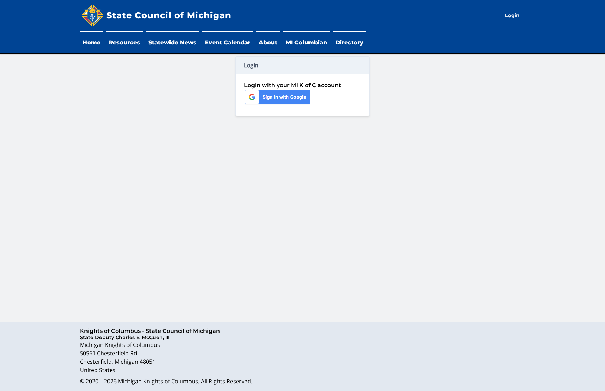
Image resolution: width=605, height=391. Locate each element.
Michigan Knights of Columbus (158, 381)
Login (512, 15)
